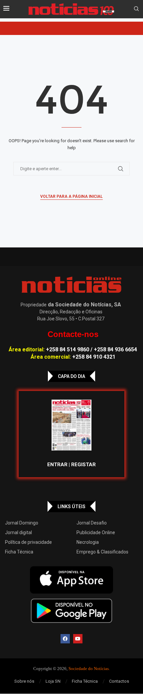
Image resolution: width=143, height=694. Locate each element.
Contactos (119, 681)
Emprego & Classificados (102, 551)
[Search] (136, 9)
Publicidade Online (95, 532)
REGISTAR (83, 465)
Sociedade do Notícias (89, 668)
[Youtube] (77, 638)
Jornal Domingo (21, 522)
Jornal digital (18, 532)
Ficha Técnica (19, 551)
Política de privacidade (28, 542)
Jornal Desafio (91, 522)
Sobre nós (24, 681)
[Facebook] (65, 638)
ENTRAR (57, 465)
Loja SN (53, 681)
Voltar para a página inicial (71, 196)
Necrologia (87, 542)
